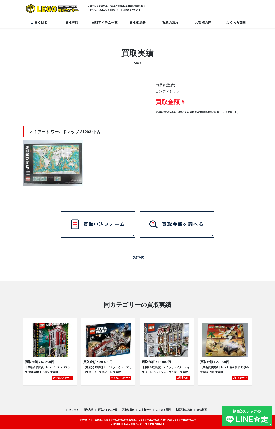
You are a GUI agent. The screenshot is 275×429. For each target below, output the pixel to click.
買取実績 (71, 22)
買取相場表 (137, 22)
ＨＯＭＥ (40, 22)
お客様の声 (203, 22)
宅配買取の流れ (183, 409)
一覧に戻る (137, 257)
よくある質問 (236, 22)
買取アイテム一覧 (105, 22)
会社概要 (202, 409)
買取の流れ (170, 22)
